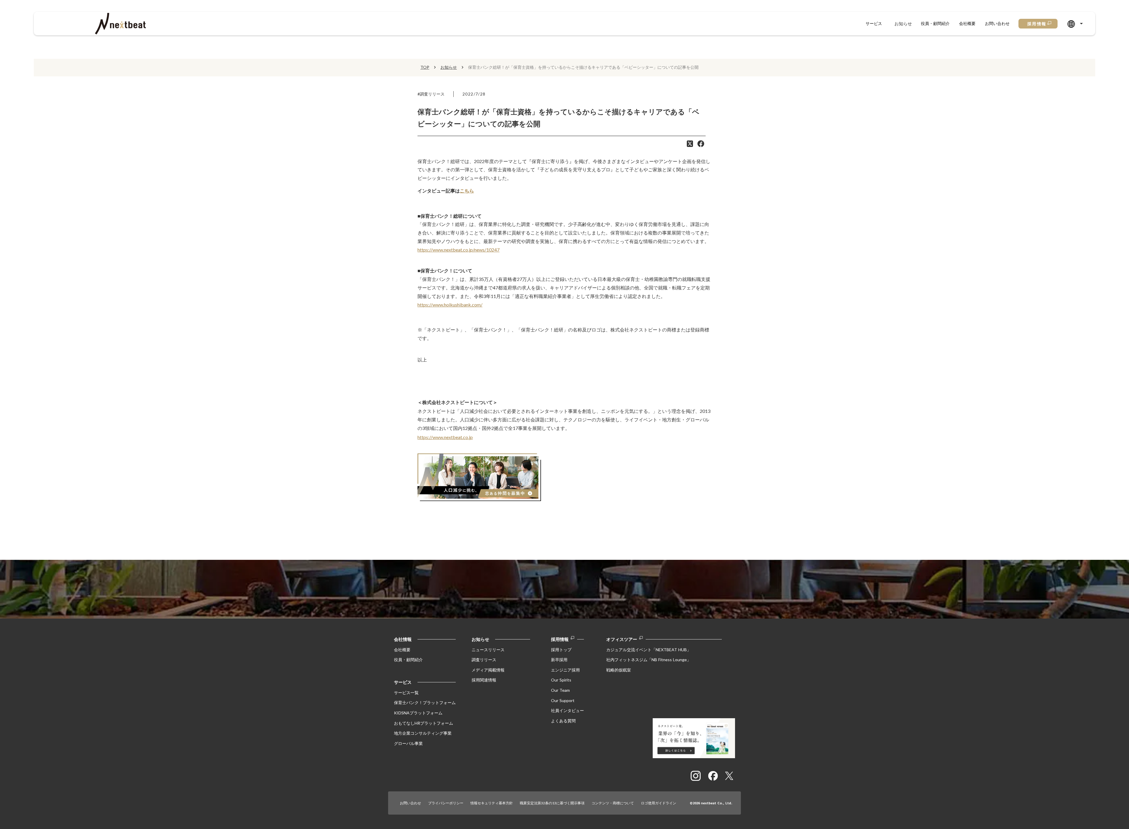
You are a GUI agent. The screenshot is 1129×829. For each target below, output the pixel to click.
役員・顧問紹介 (935, 23)
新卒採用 (559, 659)
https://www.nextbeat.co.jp (445, 437)
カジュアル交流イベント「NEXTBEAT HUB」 (648, 649)
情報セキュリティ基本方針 (491, 803)
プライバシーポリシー (445, 803)
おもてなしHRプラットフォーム (423, 723)
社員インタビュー (567, 710)
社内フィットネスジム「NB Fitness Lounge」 (648, 659)
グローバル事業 (408, 743)
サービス (874, 23)
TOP (424, 67)
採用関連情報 (484, 679)
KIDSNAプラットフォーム (418, 712)
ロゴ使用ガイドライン (658, 803)
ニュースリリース (488, 649)
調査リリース (484, 659)
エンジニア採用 (565, 669)
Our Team (560, 690)
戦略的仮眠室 (618, 669)
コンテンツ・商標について (613, 803)
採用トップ (561, 649)
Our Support (562, 700)
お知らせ (903, 23)
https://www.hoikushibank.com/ (449, 304)
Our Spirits (561, 679)
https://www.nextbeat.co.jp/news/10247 (458, 249)
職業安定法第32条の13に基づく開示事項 (552, 803)
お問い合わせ (997, 23)
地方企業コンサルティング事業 (423, 733)
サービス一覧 (406, 692)
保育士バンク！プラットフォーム (425, 702)
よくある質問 (563, 720)
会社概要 (967, 23)
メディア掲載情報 (488, 669)
